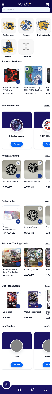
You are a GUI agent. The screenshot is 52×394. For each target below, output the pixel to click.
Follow (17, 144)
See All (47, 105)
